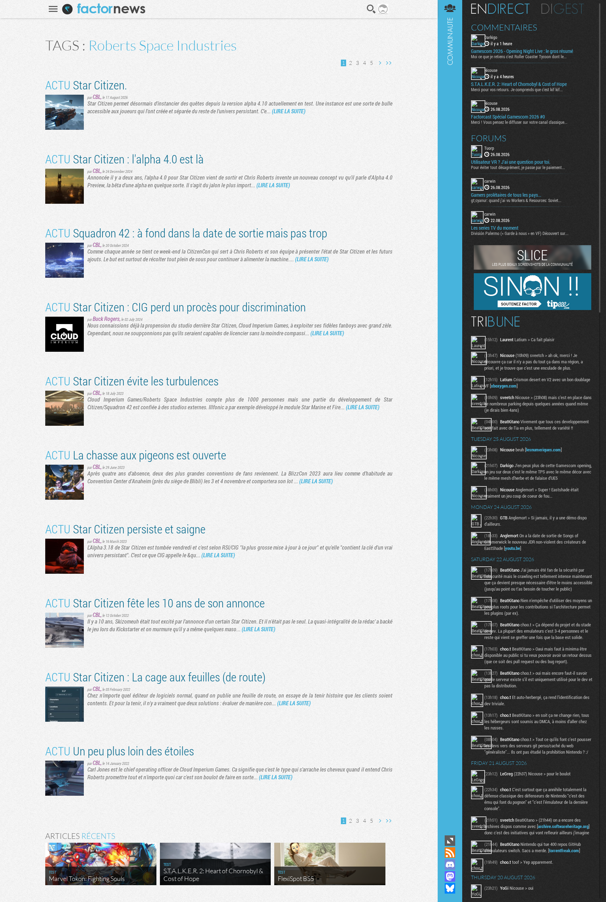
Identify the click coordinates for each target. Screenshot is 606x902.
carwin (490, 181)
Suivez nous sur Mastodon (450, 876)
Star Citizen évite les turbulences (131, 381)
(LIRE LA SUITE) (288, 111)
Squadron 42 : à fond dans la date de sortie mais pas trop (186, 233)
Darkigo (490, 37)
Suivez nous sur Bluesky (450, 888)
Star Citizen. (86, 85)
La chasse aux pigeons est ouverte (135, 455)
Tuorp (489, 148)
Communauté (450, 417)
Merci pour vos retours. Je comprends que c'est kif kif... (517, 89)
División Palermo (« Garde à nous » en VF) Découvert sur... (519, 233)
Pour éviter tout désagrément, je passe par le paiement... (518, 167)
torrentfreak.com (564, 850)
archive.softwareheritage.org (563, 826)
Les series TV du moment (494, 228)
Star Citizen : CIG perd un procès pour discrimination (175, 307)
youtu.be (512, 548)
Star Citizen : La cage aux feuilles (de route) (155, 677)
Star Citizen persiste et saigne (125, 529)
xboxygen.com (504, 386)
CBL (97, 96)
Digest (562, 9)
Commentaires (504, 27)
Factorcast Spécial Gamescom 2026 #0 (508, 117)
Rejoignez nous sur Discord (450, 864)
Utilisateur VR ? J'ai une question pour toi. (510, 162)
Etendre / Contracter (450, 840)
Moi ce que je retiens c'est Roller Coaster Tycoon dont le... (519, 56)
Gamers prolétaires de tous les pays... (506, 195)
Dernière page (388, 63)
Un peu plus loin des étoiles (119, 751)
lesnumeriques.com (543, 449)
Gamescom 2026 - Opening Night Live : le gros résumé (522, 51)
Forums (488, 138)
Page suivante (380, 63)
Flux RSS (450, 852)
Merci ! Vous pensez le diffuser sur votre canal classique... (519, 122)
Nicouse (490, 70)
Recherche (371, 9)
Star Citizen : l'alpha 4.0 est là (124, 159)
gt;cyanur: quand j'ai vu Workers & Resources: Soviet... (516, 200)
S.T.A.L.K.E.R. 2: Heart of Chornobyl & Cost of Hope (519, 84)
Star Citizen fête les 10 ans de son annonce (155, 603)
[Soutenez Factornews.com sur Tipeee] (532, 308)
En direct (500, 9)
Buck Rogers (106, 318)
